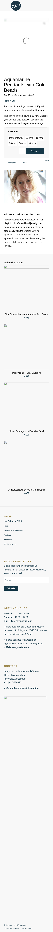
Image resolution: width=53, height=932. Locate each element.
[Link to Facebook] (43, 924)
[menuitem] (12, 928)
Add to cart (35, 151)
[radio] (16, 138)
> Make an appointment (16, 647)
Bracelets (8, 540)
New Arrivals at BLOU (13, 521)
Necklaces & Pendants (13, 530)
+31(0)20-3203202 (13, 682)
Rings (6, 526)
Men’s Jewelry (10, 544)
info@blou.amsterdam (15, 679)
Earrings (13, 131)
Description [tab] (11, 163)
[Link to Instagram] (47, 924)
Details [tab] (24, 163)
